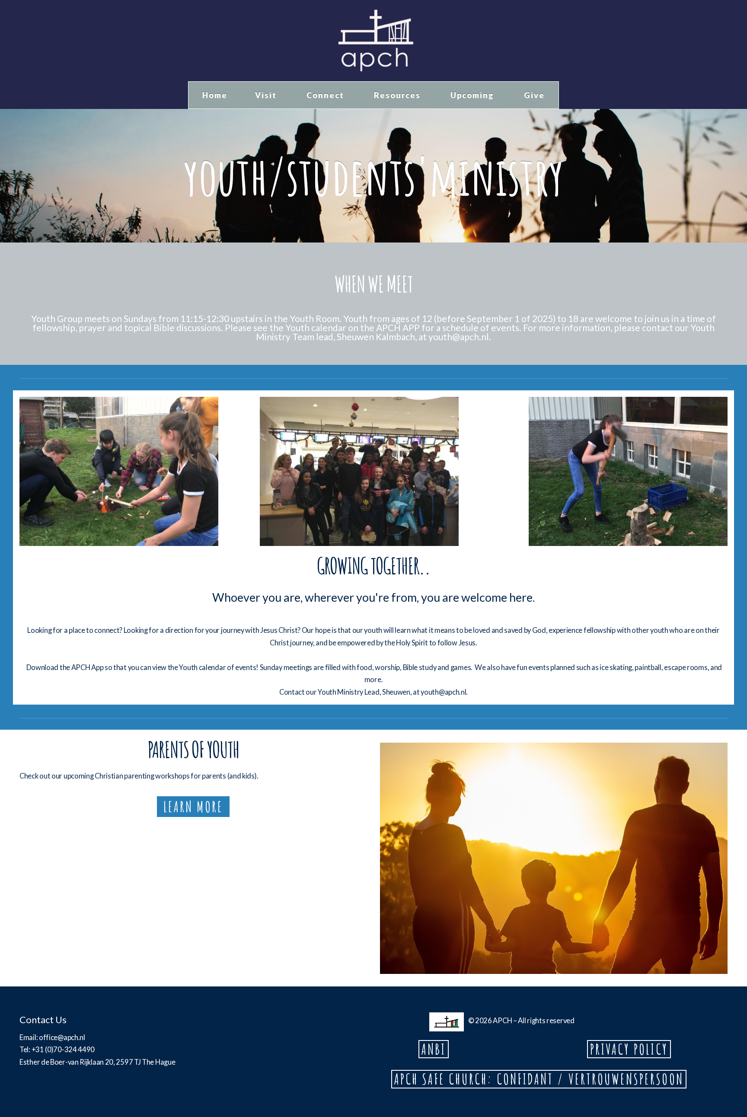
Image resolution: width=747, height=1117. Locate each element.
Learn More (193, 806)
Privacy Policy (629, 1049)
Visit (267, 95)
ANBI (433, 1049)
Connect (326, 95)
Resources (398, 95)
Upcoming (473, 95)
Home (214, 95)
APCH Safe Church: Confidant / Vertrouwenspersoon (538, 1079)
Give (534, 95)
